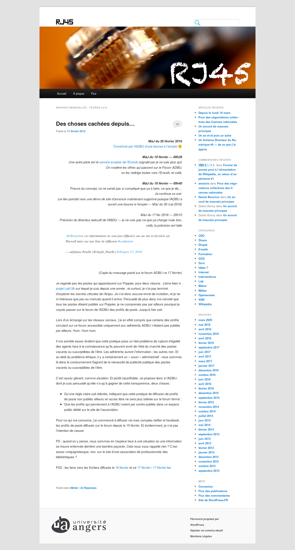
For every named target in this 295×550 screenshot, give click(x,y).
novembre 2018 (208, 334)
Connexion (205, 486)
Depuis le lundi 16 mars (214, 113)
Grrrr (201, 263)
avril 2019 (204, 329)
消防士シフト (206, 165)
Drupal (202, 245)
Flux (94, 93)
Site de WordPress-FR (213, 500)
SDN (201, 299)
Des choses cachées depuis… (95, 123)
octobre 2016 (207, 375)
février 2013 (206, 448)
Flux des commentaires (214, 495)
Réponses (88, 488)
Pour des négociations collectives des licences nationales (218, 187)
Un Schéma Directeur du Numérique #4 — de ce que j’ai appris (217, 144)
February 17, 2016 (129, 252)
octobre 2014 (207, 411)
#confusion (125, 241)
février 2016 (206, 388)
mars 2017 (205, 361)
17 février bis (162, 467)
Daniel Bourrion (209, 197)
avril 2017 (204, 356)
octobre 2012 (207, 466)
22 (177, 124)
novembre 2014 (208, 407)
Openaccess (206, 295)
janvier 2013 (206, 452)
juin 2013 (204, 439)
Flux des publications (212, 491)
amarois (203, 183)
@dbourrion (75, 236)
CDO (201, 236)
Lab (200, 281)
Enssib (203, 249)
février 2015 (206, 402)
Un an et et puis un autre (214, 135)
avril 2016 (204, 384)
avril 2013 (204, 443)
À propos (78, 93)
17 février (144, 467)
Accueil (61, 93)
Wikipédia (205, 304)
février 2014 (206, 429)
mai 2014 (204, 425)
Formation (205, 254)
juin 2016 (204, 379)
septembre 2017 (208, 347)
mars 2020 (205, 320)
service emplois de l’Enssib (118, 162)
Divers (202, 240)
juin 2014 (204, 420)
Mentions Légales (201, 536)
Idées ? (203, 267)
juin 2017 (204, 352)
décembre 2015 (208, 393)
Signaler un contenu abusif (206, 530)
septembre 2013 (208, 434)
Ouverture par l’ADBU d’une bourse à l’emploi (145, 146)
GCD (201, 258)
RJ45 (64, 22)
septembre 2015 (208, 398)
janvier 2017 (206, 366)
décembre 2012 (208, 457)
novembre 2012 (208, 461)
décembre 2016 (208, 370)
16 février (121, 467)
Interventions (207, 277)
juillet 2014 (205, 416)
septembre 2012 (208, 471)
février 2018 (206, 343)
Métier (74, 488)
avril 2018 (204, 338)
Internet (203, 272)
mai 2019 (204, 325)
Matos (202, 286)
